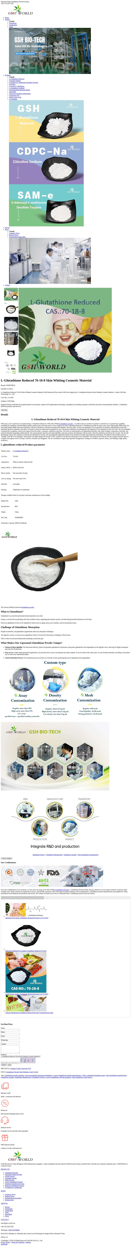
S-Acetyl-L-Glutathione (16, 86)
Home (7, 18)
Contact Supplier (6, 858)
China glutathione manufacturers (116, 1075)
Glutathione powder (66, 424)
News (7, 229)
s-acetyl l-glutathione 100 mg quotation (58, 1077)
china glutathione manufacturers (88, 855)
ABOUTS (4, 1203)
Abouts (7, 19)
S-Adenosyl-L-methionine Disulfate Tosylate (23, 82)
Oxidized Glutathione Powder (14, 1184)
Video (11, 27)
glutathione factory (39, 855)
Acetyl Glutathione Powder (14, 1182)
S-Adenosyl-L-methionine (13, 1187)
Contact (7, 285)
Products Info (9, 1200)
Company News (14, 233)
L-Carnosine (13, 99)
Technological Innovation (17, 237)
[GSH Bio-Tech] (20, 14)
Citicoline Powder (11, 1178)
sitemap (28, 1242)
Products (8, 75)
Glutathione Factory (38, 1077)
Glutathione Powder (62, 890)
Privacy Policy (5, 1242)
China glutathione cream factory (82, 1077)
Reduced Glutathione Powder (14, 1186)
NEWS (3, 1191)
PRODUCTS (5, 1169)
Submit (4, 1065)
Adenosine (12, 92)
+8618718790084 (14, 1230)
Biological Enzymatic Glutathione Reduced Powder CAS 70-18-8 (27, 918)
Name (3, 1028)
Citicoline (12, 84)
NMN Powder (9, 1180)
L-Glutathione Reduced (16, 79)
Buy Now (4, 410)
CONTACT (5, 1220)
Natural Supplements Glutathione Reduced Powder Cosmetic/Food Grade (29, 1013)
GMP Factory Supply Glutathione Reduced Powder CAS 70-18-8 (27, 994)
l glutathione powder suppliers (14, 1075)
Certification (13, 25)
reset (9, 1065)
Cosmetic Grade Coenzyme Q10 (20, 1068)
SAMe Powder (10, 1176)
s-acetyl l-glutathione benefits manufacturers (67, 1075)
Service (7, 228)
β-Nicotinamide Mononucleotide (19, 90)
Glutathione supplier (7, 1077)
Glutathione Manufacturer (54, 855)
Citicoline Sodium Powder (13, 1174)
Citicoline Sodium (15, 81)
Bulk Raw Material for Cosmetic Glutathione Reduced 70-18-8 (26, 951)
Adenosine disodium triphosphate (20, 93)
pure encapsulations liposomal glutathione (38, 1075)
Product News (13, 235)
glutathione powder (28, 607)
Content (3, 1044)
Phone (3, 1032)
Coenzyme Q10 (14, 95)
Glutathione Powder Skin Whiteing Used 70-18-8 (22, 1072)
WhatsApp (4, 1040)
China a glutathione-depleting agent (93, 1075)
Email (3, 1036)
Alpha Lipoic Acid (15, 97)
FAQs (7, 1216)
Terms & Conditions (18, 1242)
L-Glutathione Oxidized (16, 88)
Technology (13, 23)
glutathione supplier (70, 855)
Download (8, 1214)
